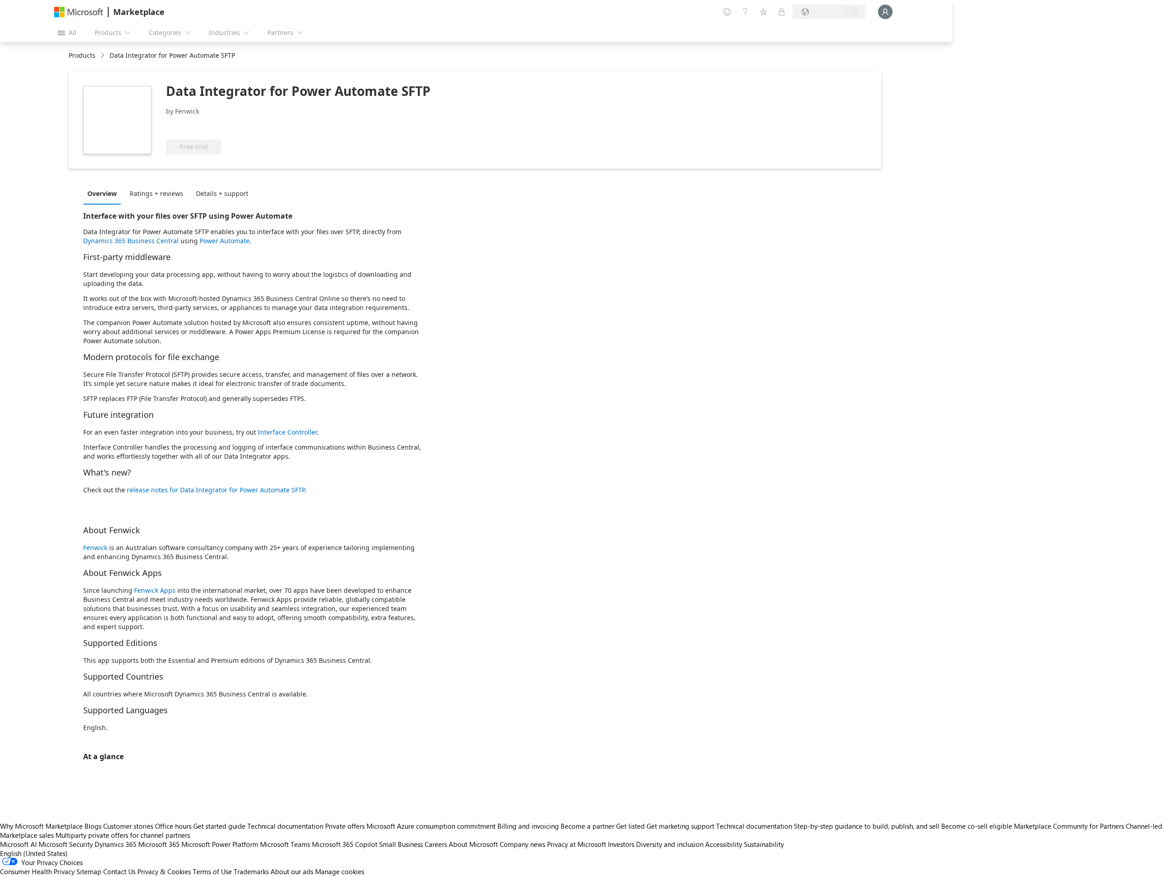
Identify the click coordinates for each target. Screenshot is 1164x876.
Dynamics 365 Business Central (131, 240)
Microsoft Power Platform (219, 844)
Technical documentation (285, 826)
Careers (436, 844)
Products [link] (82, 55)
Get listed (630, 826)
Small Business (401, 844)
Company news (522, 844)
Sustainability (764, 844)
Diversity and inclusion (669, 844)
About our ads (292, 871)
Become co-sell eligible (976, 826)
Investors (621, 844)
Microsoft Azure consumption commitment (431, 826)
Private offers (345, 826)
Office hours (173, 826)
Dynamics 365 (115, 844)
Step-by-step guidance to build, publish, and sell (866, 826)
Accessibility (723, 844)
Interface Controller (287, 432)
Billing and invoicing (528, 826)
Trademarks (251, 871)
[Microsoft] (78, 12)
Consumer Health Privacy (37, 871)
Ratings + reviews (156, 193)
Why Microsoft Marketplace (41, 826)
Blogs (93, 826)
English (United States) (34, 853)
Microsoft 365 (159, 844)
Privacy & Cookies (164, 871)
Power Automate (225, 240)
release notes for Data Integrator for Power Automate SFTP (216, 490)
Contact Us (119, 871)
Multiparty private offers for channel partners (122, 835)
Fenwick (95, 547)
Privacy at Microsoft (576, 844)
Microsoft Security (66, 844)
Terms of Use (212, 871)
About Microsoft (473, 844)
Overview (102, 193)
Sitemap (88, 871)
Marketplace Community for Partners (1069, 826)
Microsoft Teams (285, 844)
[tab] (104, 193)
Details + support (222, 193)
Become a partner (587, 826)
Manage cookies (339, 871)
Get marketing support (680, 826)
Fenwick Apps (155, 590)
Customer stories (128, 826)
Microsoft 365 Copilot (344, 844)
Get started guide (219, 826)
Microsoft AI (18, 844)
